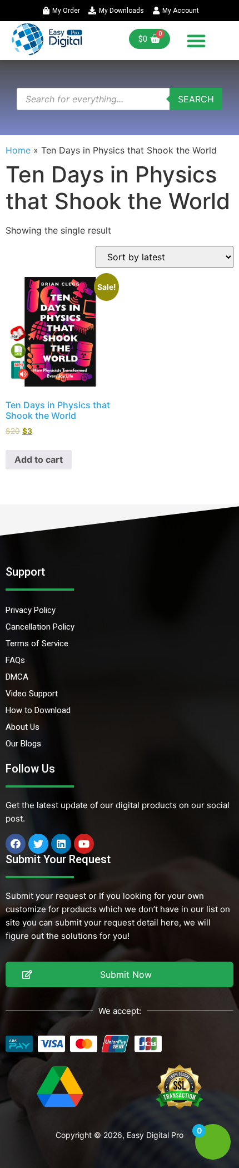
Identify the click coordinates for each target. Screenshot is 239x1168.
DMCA (17, 677)
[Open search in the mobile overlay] (119, 99)
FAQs (15, 660)
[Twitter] (38, 844)
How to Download (38, 710)
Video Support (32, 694)
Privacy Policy (31, 610)
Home (18, 150)
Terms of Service (37, 644)
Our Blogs (23, 744)
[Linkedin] (61, 844)
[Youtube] (84, 844)
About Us (22, 727)
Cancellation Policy (40, 627)
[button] (196, 41)
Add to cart (38, 459)
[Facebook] (16, 844)
